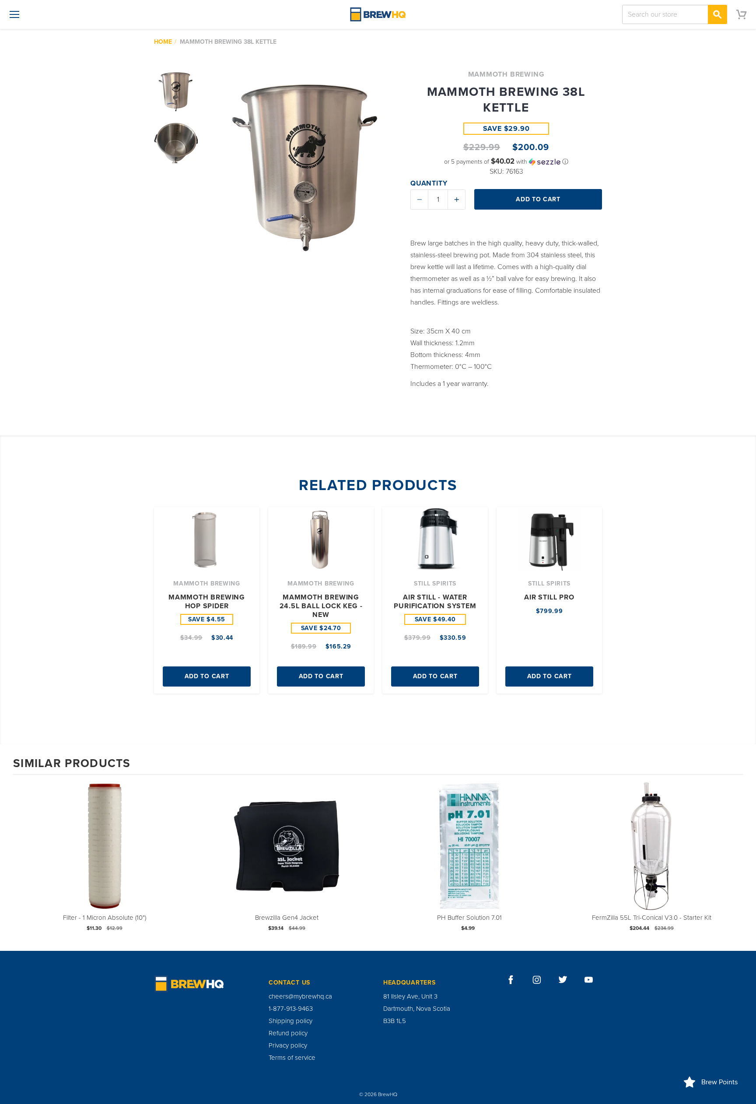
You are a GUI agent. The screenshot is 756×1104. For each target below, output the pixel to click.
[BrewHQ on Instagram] (536, 979)
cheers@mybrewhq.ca (300, 996)
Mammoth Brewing (506, 74)
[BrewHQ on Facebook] (511, 979)
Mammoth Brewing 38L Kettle (228, 42)
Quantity (428, 183)
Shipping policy (290, 1021)
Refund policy (288, 1033)
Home (163, 42)
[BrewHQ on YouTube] (588, 979)
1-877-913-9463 (291, 1009)
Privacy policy (288, 1045)
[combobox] (674, 14)
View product (104, 855)
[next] (734, 862)
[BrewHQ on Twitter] (563, 979)
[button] (506, 162)
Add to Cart (207, 676)
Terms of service (292, 1058)
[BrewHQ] (378, 14)
